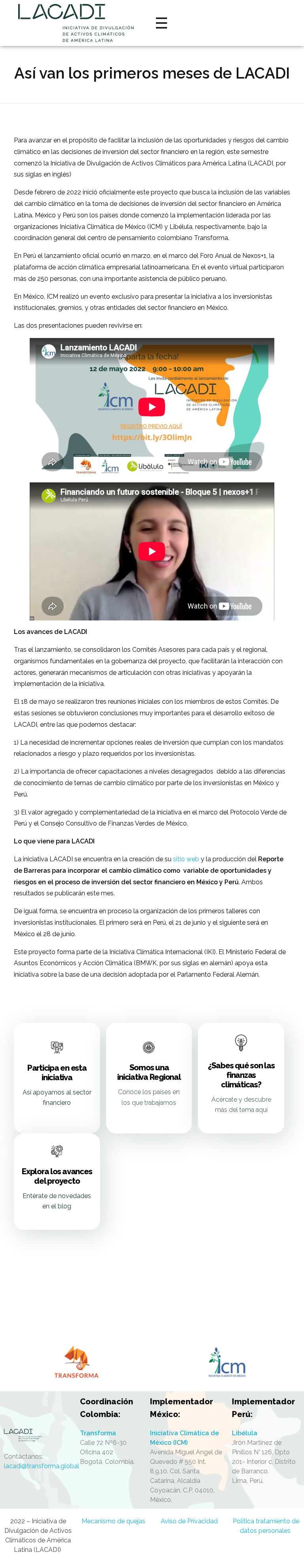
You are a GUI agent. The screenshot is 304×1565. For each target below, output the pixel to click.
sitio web (186, 859)
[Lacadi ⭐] (38, 1435)
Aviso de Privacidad (190, 1521)
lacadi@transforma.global (41, 1466)
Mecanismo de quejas (114, 1521)
